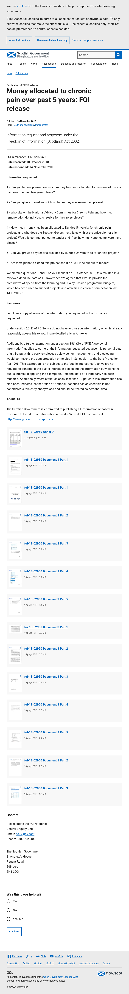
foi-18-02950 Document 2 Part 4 (46, 571)
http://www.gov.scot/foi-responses (30, 419)
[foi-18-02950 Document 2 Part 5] (15, 606)
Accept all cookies (19, 40)
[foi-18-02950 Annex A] (15, 438)
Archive (26, 963)
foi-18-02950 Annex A (39, 432)
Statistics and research (73, 63)
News (34, 63)
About (10, 63)
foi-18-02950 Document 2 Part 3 (46, 543)
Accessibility (13, 963)
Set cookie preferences (87, 40)
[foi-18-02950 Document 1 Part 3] (15, 795)
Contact (38, 963)
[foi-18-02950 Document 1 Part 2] (15, 767)
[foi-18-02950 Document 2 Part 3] (15, 550)
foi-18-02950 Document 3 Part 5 (46, 732)
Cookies (50, 963)
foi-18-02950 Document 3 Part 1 (46, 627)
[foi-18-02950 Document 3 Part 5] (15, 739)
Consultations (99, 63)
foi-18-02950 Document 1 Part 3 (46, 788)
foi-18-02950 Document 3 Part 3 (46, 676)
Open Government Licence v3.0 (60, 976)
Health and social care (23, 125)
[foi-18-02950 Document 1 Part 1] (15, 466)
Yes (15, 901)
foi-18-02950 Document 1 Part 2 (46, 760)
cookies (22, 6)
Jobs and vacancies (88, 963)
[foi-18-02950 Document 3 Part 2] (15, 655)
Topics (22, 63)
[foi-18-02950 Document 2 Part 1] (15, 494)
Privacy (106, 963)
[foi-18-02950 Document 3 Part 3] (15, 683)
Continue (14, 931)
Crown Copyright (66, 963)
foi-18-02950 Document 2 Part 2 (46, 515)
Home (9, 73)
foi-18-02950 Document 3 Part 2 (46, 648)
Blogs (115, 63)
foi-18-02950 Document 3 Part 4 (46, 704)
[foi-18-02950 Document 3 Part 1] (15, 629)
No (15, 910)
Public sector (41, 125)
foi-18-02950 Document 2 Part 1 (46, 487)
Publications (49, 63)
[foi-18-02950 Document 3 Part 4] (15, 711)
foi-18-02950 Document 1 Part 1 (46, 459)
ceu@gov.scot (25, 834)
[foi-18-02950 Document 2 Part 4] (15, 578)
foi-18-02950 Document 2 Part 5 (46, 599)
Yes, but (18, 919)
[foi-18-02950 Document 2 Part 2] (15, 522)
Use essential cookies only (52, 40)
